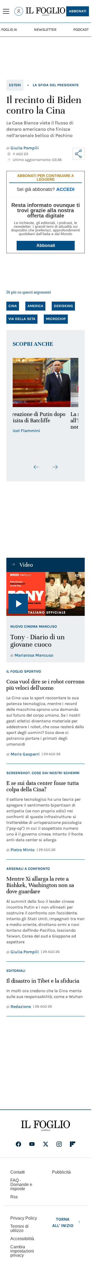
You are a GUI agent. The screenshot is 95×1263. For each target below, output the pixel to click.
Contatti (17, 1172)
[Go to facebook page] (18, 1144)
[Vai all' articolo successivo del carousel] (55, 467)
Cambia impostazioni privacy (22, 1251)
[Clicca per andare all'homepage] (45, 1125)
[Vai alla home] (45, 11)
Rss (14, 1197)
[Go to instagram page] (59, 1144)
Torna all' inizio (62, 1222)
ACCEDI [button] (65, 189)
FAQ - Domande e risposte (21, 1184)
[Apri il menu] (6, 11)
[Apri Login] (18, 11)
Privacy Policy (23, 1218)
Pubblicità (61, 1172)
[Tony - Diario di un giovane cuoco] (45, 594)
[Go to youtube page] (32, 1144)
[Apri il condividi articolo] (79, 154)
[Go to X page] (45, 1144)
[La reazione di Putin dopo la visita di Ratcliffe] (45, 382)
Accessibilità (22, 1238)
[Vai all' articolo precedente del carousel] (36, 467)
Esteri (15, 85)
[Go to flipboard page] (72, 1144)
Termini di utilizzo (19, 1228)
